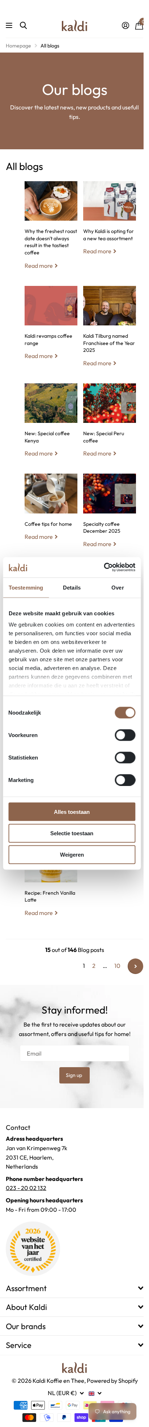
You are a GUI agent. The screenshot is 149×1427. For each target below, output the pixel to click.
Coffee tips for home (51, 512)
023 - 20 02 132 (26, 1187)
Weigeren (72, 855)
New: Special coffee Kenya (51, 425)
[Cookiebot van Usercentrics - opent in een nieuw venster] (103, 567)
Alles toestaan (72, 811)
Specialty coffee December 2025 (109, 516)
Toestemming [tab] (26, 587)
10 (117, 965)
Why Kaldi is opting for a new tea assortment (109, 223)
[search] (23, 25)
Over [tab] (117, 587)
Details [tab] (72, 587)
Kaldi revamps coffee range (51, 328)
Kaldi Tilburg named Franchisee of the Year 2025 (109, 332)
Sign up (74, 1075)
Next (135, 966)
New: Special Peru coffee (109, 425)
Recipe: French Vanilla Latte (51, 885)
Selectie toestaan (71, 833)
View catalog (10, 25)
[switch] (125, 735)
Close (74, 1288)
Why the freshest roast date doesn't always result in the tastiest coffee (51, 230)
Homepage (18, 45)
